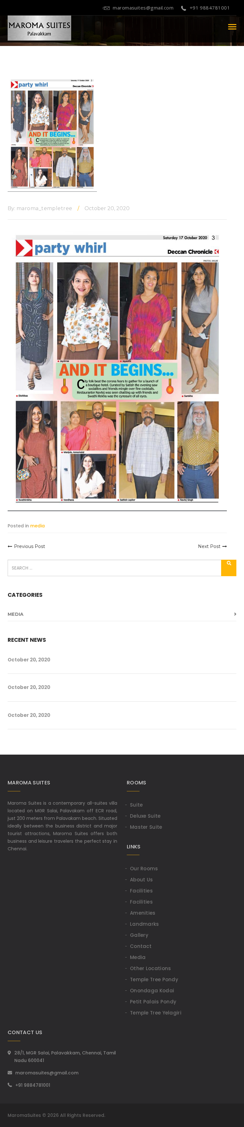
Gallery (139, 935)
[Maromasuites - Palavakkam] (39, 27)
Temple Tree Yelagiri (155, 1012)
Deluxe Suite (145, 816)
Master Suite (146, 827)
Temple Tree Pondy (154, 979)
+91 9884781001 (210, 7)
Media (138, 957)
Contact (141, 946)
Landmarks (144, 924)
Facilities (141, 890)
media (16, 614)
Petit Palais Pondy (153, 1001)
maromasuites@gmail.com (143, 7)
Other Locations (150, 968)
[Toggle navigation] (232, 26)
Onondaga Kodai (152, 990)
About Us (141, 879)
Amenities (143, 913)
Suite (136, 805)
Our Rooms (144, 868)
